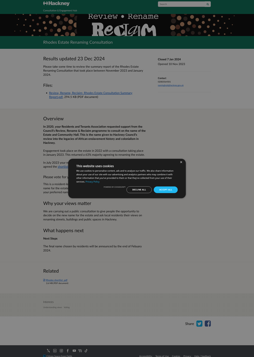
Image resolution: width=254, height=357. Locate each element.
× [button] (181, 162)
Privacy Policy (93, 181)
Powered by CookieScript (115, 187)
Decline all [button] (139, 189)
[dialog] (127, 178)
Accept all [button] (165, 189)
